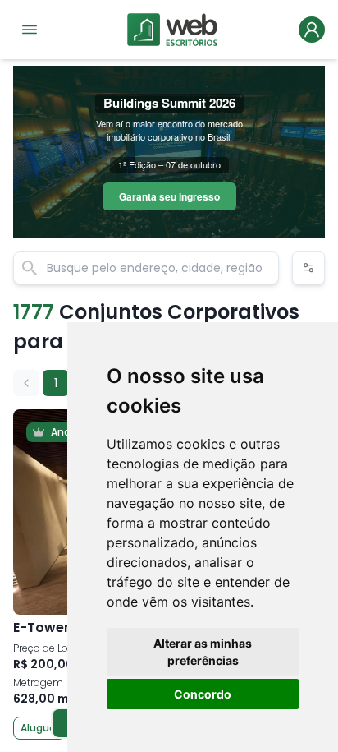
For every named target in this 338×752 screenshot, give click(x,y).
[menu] (29, 29)
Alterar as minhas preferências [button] (202, 651)
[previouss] (26, 383)
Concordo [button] (202, 694)
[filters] (308, 267)
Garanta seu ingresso (169, 196)
